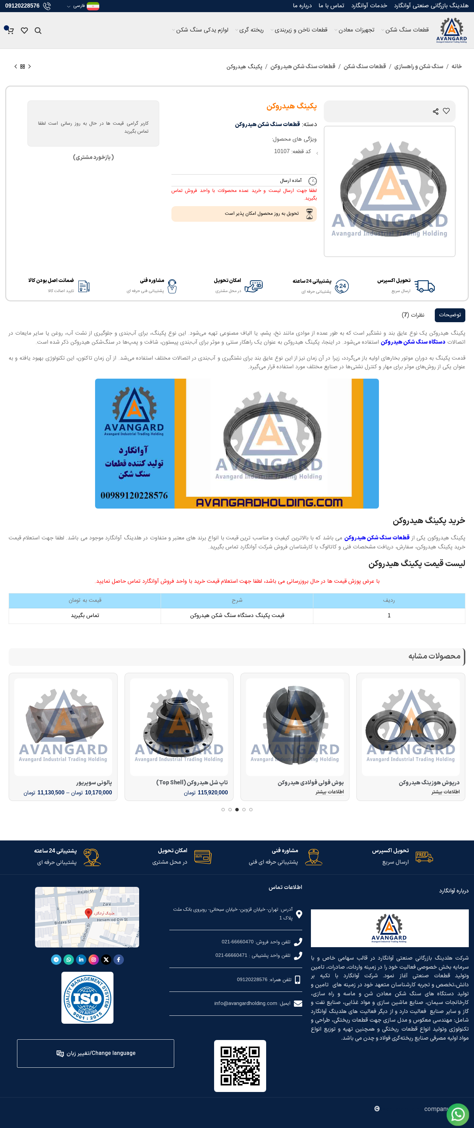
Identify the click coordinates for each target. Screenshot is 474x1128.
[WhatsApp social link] (69, 959)
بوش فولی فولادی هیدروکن (311, 783)
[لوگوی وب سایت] (452, 30)
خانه (456, 67)
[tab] (450, 315)
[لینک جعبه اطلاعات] (397, 286)
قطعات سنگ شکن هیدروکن (303, 67)
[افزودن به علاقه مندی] (446, 110)
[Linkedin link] (81, 959)
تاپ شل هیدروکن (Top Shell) (192, 783)
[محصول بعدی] (15, 66)
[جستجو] (38, 30)
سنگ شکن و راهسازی (418, 67)
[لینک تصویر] (457, 1114)
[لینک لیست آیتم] (235, 942)
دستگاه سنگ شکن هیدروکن (413, 342)
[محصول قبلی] (29, 66)
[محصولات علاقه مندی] (24, 30)
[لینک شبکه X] (106, 959)
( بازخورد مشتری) (93, 157)
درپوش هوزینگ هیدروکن (429, 783)
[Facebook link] (118, 959)
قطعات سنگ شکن (365, 67)
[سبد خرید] (10, 30)
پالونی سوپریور (94, 783)
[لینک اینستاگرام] (93, 959)
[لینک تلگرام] (56, 959)
